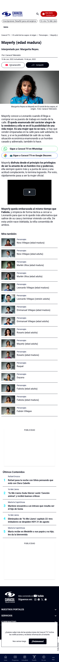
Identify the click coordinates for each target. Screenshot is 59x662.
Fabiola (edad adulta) (27, 388)
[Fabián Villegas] (8, 411)
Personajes (43, 35)
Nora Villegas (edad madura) (31, 242)
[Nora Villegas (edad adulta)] (8, 253)
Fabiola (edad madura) (28, 400)
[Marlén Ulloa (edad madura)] (8, 265)
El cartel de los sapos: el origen (24, 35)
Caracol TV (5, 35)
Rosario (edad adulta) (27, 332)
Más (53, 659)
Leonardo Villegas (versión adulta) (33, 299)
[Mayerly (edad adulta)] (8, 343)
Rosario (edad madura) (28, 355)
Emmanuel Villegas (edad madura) (33, 310)
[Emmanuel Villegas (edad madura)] (8, 309)
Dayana (20, 377)
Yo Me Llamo (13, 489)
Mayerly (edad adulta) (27, 344)
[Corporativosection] (56, 622)
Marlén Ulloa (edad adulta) (30, 276)
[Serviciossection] (56, 615)
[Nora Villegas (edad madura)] (8, 242)
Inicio (6, 27)
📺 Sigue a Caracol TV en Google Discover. (31, 155)
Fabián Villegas (24, 411)
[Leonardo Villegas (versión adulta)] (8, 298)
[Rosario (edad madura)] (8, 354)
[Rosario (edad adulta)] (8, 332)
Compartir (39, 65)
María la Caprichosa (16, 502)
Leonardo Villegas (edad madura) (33, 287)
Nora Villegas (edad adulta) (30, 254)
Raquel (20, 366)
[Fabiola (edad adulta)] (8, 388)
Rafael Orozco (14, 476)
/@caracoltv (15, 65)
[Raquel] (8, 366)
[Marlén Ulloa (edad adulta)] (8, 276)
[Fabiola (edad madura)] (8, 399)
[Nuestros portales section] (56, 609)
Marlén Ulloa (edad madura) (30, 265)
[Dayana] (8, 377)
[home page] (12, 14)
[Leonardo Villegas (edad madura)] (8, 287)
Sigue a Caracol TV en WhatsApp (26, 148)
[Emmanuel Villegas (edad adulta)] (8, 321)
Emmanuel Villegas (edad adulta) (33, 321)
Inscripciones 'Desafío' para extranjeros (19, 21)
